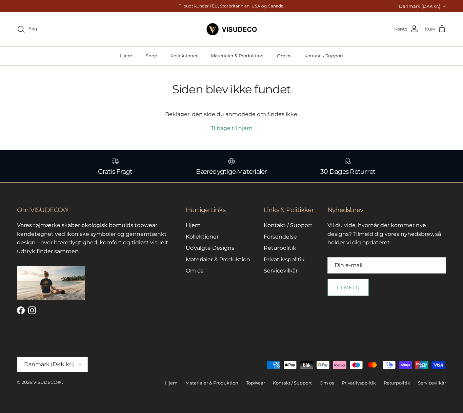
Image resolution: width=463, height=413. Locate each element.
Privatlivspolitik (284, 259)
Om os (284, 55)
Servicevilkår (281, 270)
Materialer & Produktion (237, 55)
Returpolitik (280, 248)
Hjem (126, 55)
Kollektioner (184, 55)
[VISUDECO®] (231, 29)
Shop (151, 55)
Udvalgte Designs (210, 248)
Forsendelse (280, 236)
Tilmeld (348, 287)
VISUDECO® (47, 382)
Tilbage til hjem (232, 128)
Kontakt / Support (323, 55)
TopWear (255, 383)
